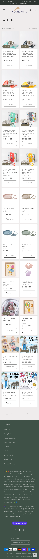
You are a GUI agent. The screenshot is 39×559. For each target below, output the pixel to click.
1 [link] (6, 413)
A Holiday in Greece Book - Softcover (9, 393)
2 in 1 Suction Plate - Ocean (9, 245)
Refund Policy (8, 455)
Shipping (6, 451)
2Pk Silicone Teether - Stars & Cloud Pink (28, 281)
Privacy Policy (8, 460)
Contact (6, 447)
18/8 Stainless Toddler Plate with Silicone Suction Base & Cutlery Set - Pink (10, 171)
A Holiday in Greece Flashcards (27, 393)
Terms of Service (9, 464)
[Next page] (32, 413)
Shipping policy (30, 556)
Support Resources (10, 438)
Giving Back (8, 434)
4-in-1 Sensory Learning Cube (10, 356)
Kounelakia (12, 553)
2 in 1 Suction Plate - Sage (28, 245)
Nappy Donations (9, 442)
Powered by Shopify (20, 553)
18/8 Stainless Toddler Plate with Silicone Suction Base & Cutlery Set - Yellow (28, 171)
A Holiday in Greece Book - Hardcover (27, 356)
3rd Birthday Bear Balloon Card (27, 319)
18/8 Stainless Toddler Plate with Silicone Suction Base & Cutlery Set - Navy (28, 132)
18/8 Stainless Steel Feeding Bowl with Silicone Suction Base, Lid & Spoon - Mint (9, 54)
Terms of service (20, 556)
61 (27, 413)
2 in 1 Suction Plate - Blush (9, 209)
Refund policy (31, 553)
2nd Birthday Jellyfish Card (9, 281)
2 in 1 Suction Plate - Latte (28, 209)
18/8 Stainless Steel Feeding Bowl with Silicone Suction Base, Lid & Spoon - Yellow (28, 93)
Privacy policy (10, 556)
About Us (7, 429)
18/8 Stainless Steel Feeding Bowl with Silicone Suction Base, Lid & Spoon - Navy (28, 54)
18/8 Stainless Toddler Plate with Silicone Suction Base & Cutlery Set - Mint (10, 132)
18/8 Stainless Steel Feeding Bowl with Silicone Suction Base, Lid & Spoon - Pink (9, 93)
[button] (4, 10)
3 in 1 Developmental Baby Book (9, 319)
